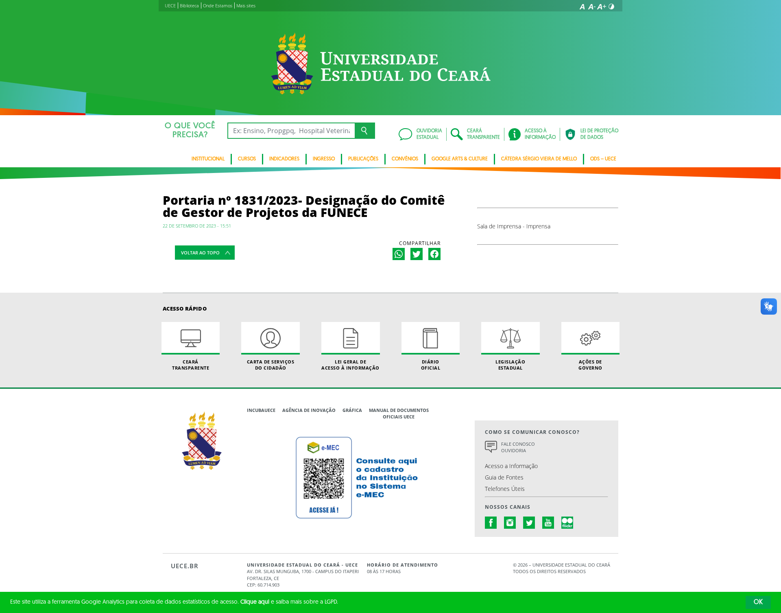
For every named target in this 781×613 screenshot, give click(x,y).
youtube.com (548, 523)
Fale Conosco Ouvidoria (518, 447)
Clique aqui (254, 602)
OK (758, 602)
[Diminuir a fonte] (592, 6)
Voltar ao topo (200, 253)
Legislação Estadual (510, 365)
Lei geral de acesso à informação (350, 365)
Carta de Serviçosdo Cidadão (271, 365)
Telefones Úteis (505, 489)
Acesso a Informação (511, 466)
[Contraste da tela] (611, 6)
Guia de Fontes (504, 477)
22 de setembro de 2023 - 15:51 (197, 226)
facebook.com (491, 523)
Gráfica (352, 410)
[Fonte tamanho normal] (582, 6)
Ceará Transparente (190, 365)
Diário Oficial (431, 365)
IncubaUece (261, 410)
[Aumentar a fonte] (601, 6)
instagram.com (510, 523)
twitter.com (529, 523)
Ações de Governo (590, 365)
